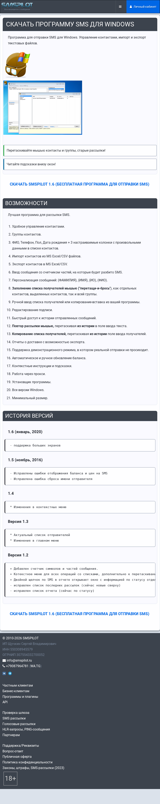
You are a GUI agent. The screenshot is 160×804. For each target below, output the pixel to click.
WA (32, 666)
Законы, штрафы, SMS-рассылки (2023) (33, 768)
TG (38, 666)
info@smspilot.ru (19, 660)
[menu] (121, 6)
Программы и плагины (20, 697)
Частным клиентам (17, 685)
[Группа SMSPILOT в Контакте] (4, 673)
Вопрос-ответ (12, 751)
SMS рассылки (14, 718)
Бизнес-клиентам (15, 691)
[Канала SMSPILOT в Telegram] (10, 673)
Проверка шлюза (15, 713)
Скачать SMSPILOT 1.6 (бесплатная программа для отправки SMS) (79, 184)
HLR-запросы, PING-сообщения (26, 729)
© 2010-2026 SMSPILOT (20, 638)
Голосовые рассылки (18, 724)
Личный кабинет (145, 6)
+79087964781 (17, 666)
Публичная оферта (17, 757)
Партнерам (11, 735)
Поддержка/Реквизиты (20, 746)
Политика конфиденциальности (27, 762)
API (5, 702)
